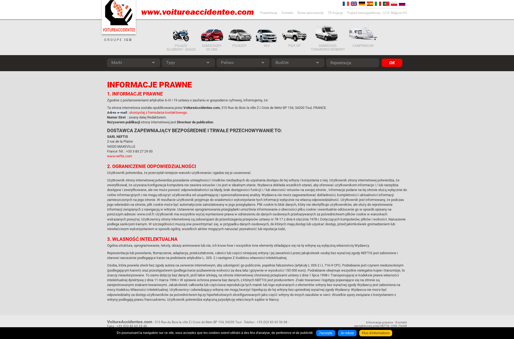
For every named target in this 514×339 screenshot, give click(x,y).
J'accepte (325, 333)
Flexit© (403, 325)
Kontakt (401, 322)
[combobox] (133, 62)
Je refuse (347, 333)
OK (392, 62)
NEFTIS (384, 325)
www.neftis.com (119, 156)
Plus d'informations (376, 333)
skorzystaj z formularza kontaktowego (158, 113)
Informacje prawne (379, 322)
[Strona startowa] (119, 17)
